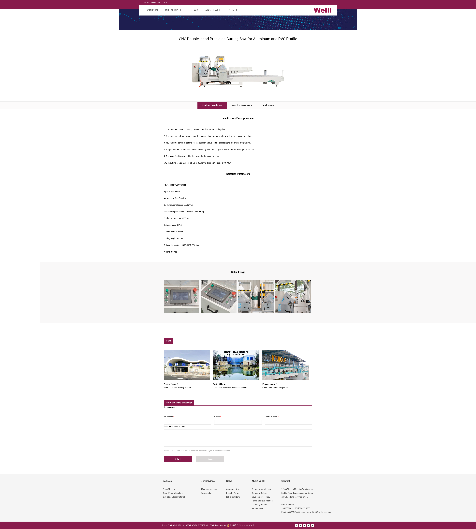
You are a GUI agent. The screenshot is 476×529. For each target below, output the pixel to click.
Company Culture (259, 493)
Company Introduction (261, 489)
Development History (261, 497)
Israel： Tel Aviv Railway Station (177, 387)
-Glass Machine (169, 489)
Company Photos (259, 504)
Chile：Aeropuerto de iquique (275, 387)
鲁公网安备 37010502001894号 (241, 525)
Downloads (206, 493)
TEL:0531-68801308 (152, 2)
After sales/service (209, 489)
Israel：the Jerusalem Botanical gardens (230, 387)
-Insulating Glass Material (173, 497)
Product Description (212, 105)
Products (151, 10)
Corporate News (233, 489)
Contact (235, 10)
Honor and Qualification (262, 501)
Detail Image (268, 105)
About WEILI (213, 10)
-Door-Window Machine (172, 493)
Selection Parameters (242, 105)
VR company (257, 508)
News (194, 10)
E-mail (165, 2)
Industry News (232, 493)
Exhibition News (233, 497)
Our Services (174, 10)
